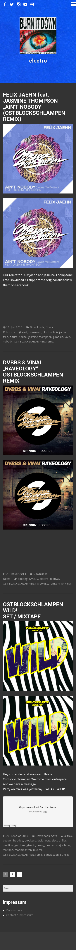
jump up (58, 337)
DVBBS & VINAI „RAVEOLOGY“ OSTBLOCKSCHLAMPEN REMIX (33, 371)
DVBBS (33, 578)
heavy (40, 845)
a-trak (68, 836)
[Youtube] (25, 4)
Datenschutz (14, 910)
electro (47, 332)
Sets (54, 836)
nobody (8, 341)
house (23, 337)
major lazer (63, 845)
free (5, 337)
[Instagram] (18, 4)
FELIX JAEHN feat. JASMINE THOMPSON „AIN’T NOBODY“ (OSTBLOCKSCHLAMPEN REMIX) (34, 106)
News (49, 327)
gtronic (30, 845)
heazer (50, 845)
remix (50, 341)
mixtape (8, 850)
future (14, 337)
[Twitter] (12, 4)
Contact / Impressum (19, 915)
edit (47, 840)
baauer (7, 840)
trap (61, 583)
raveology (41, 583)
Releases (9, 332)
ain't (24, 332)
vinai (68, 583)
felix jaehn (59, 332)
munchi (37, 850)
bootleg (23, 578)
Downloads (37, 327)
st (61, 854)
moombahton (23, 850)
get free (19, 845)
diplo (40, 840)
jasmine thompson (40, 337)
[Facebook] (5, 4)
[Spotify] (32, 4)
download (35, 332)
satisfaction (51, 854)
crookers (30, 840)
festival (54, 578)
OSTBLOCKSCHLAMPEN (29, 341)
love (67, 337)
